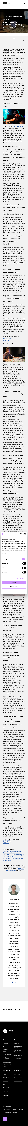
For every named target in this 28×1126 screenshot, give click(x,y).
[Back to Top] (5, 1119)
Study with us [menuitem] (17, 1070)
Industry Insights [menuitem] (7, 1062)
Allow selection (14, 586)
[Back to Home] (6, 3)
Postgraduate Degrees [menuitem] (17, 1051)
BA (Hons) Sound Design (15, 869)
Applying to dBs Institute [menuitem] (7, 1065)
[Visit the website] (12, 982)
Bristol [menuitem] (4, 1074)
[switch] (24, 563)
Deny (14, 590)
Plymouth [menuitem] (5, 1081)
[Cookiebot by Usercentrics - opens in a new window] (20, 534)
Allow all (14, 582)
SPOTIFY (6, 843)
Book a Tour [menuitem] (6, 1091)
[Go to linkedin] (15, 982)
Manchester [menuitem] (6, 1077)
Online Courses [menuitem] (18, 1055)
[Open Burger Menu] (24, 3)
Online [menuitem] (4, 1084)
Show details (20, 578)
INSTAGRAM (7, 338)
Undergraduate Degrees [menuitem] (18, 1047)
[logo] (8, 1031)
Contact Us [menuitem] (6, 1095)
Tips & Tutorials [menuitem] (7, 1054)
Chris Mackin (6, 16)
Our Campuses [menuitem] (6, 1070)
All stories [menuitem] (5, 1043)
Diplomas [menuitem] (16, 1043)
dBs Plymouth (18, 126)
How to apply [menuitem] (17, 1074)
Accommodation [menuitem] (18, 1081)
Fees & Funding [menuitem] (18, 1077)
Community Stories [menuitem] (5, 1050)
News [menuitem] (4, 1046)
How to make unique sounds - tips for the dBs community (13, 852)
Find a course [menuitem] (17, 1058)
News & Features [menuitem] (7, 1039)
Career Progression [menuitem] (6, 1058)
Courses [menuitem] (16, 1039)
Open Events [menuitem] (6, 1087)
